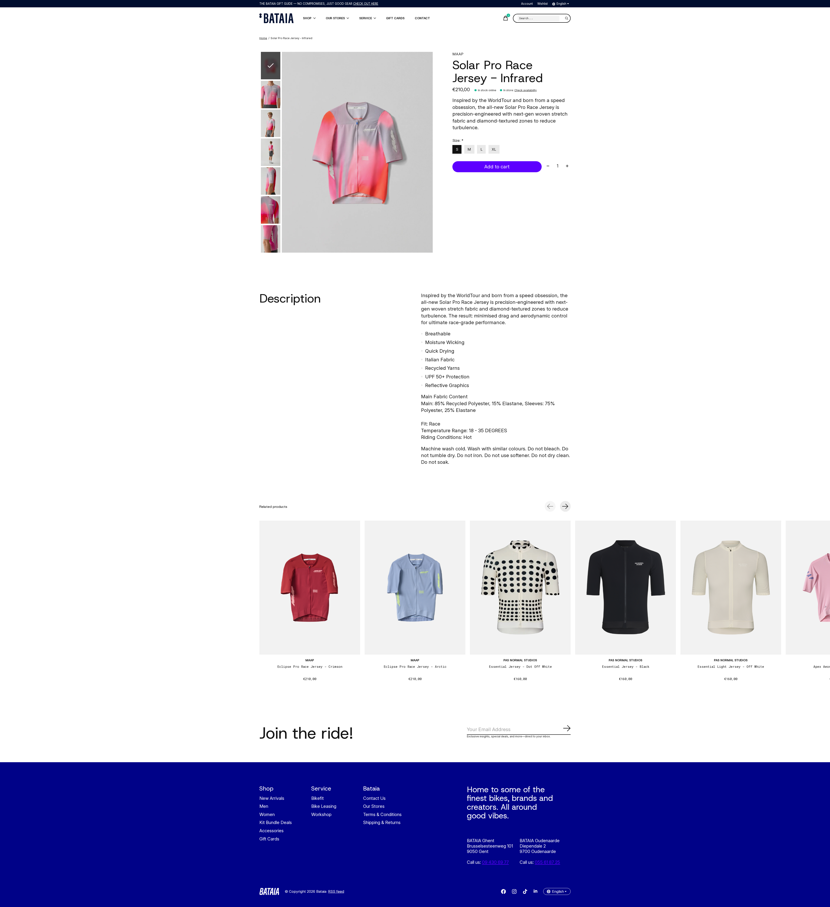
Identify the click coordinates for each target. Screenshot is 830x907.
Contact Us (374, 798)
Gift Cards (269, 839)
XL (494, 149)
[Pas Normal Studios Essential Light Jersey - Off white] (730, 588)
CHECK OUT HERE (365, 3)
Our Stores (374, 806)
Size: (457, 140)
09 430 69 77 (495, 862)
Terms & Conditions (382, 814)
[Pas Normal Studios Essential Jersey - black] (625, 588)
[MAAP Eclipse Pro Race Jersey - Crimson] (309, 588)
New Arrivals (271, 798)
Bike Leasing (323, 806)
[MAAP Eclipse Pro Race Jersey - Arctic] (415, 588)
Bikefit (317, 798)
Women (267, 814)
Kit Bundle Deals (275, 822)
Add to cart (496, 166)
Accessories (271, 830)
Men (263, 806)
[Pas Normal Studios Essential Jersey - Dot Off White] (520, 588)
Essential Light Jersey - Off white (731, 666)
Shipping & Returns (382, 822)
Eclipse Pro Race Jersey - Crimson (309, 666)
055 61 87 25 (547, 862)
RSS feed (336, 891)
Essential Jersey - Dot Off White (520, 666)
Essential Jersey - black (625, 666)
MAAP (457, 54)
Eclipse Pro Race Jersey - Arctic (415, 666)
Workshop (321, 814)
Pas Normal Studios (520, 660)
